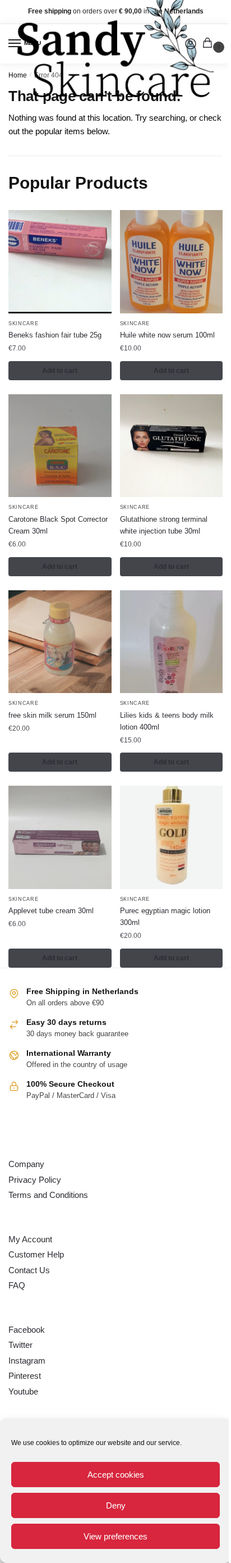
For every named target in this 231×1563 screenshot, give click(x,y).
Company (26, 1164)
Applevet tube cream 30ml (51, 910)
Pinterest (24, 1375)
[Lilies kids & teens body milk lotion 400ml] (171, 642)
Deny (116, 1505)
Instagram (26, 1360)
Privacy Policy (34, 1179)
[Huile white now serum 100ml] (171, 261)
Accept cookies (115, 1474)
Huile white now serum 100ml (167, 335)
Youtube (23, 1391)
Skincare (23, 323)
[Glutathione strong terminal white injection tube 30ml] (171, 446)
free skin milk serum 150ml (52, 715)
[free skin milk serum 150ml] (60, 642)
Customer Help (36, 1254)
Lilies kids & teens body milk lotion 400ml (167, 721)
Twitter (20, 1345)
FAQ (16, 1285)
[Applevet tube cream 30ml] (60, 837)
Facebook (26, 1329)
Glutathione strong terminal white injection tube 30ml (163, 525)
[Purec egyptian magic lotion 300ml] (171, 837)
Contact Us (29, 1270)
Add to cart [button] (59, 371)
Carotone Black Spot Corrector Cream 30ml (58, 525)
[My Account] (190, 43)
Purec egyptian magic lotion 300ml (165, 916)
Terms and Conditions (48, 1195)
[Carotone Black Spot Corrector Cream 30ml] (60, 446)
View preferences (115, 1536)
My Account (30, 1239)
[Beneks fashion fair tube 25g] (60, 261)
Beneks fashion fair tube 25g (54, 335)
